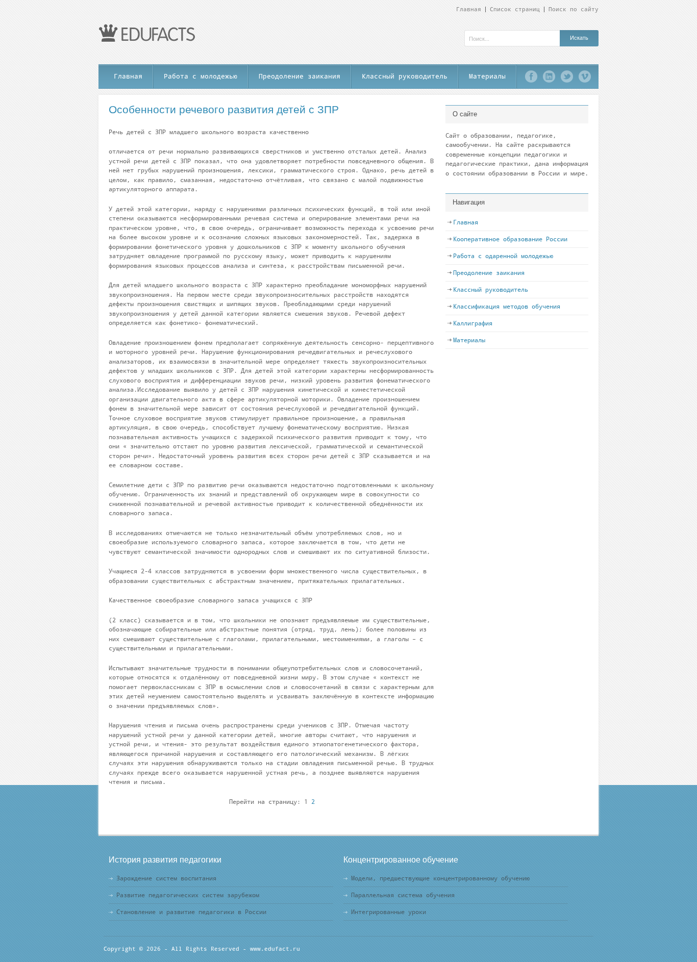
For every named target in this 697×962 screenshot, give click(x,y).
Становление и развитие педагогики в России (191, 912)
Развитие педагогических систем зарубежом (187, 895)
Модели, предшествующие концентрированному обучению (440, 878)
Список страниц (515, 9)
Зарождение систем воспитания (166, 878)
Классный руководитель (404, 76)
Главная (468, 9)
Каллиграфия (472, 323)
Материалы (487, 76)
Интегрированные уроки (388, 912)
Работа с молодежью (200, 76)
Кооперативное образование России (510, 239)
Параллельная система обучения (403, 895)
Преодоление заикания (299, 76)
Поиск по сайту (574, 9)
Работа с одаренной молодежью (503, 256)
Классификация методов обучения (506, 306)
